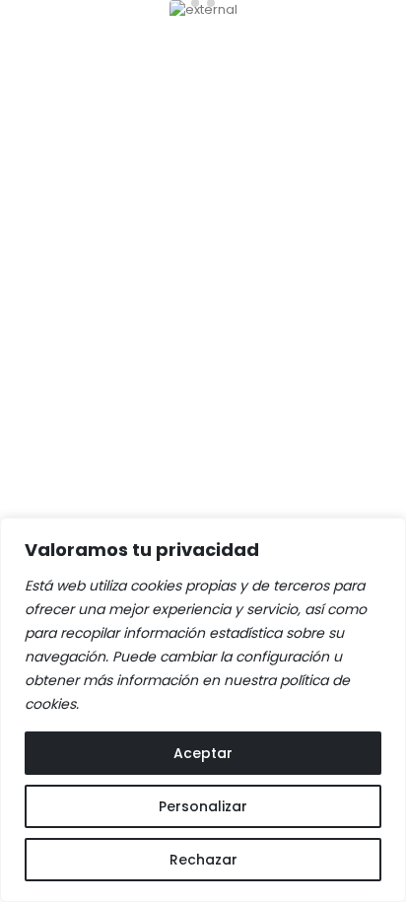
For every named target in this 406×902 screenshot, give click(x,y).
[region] (203, 710)
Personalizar (203, 806)
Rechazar (203, 859)
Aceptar (203, 753)
